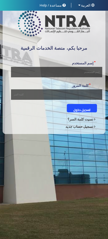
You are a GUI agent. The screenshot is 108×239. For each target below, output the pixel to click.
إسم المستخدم (84, 62)
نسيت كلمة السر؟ (81, 119)
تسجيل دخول (82, 110)
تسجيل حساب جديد (80, 126)
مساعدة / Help (51, 5)
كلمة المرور (81, 85)
